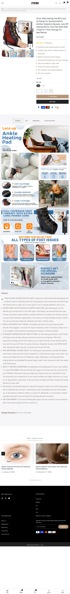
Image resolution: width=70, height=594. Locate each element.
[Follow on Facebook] (2, 498)
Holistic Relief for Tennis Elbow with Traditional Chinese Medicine (51, 468)
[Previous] (4, 33)
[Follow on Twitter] (5, 498)
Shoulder (38, 502)
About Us (3, 521)
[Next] (30, 33)
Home (2, 9)
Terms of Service (5, 534)
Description (18, 120)
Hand (37, 509)
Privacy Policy (4, 531)
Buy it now (52, 102)
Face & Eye (38, 499)
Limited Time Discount (49, 120)
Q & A (26, 120)
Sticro (40, 545)
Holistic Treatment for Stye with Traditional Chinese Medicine (15, 468)
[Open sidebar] (2, 299)
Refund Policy (4, 527)
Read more (39, 78)
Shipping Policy (36, 120)
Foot (37, 512)
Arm (37, 505)
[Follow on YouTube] (9, 498)
